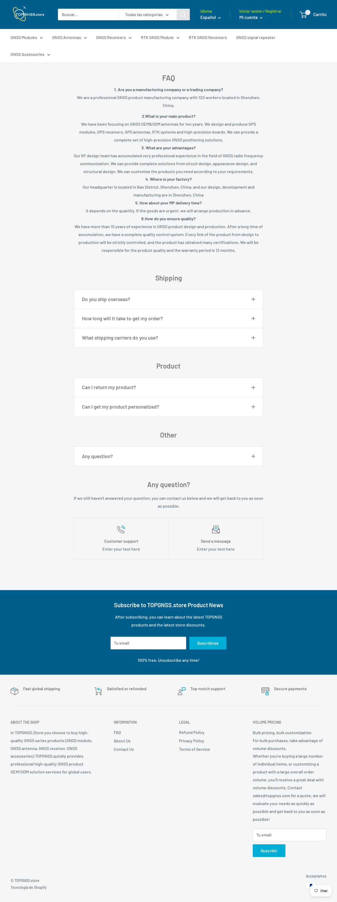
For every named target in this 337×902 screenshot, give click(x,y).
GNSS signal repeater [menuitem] (255, 37)
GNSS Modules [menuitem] (24, 37)
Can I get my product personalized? (120, 407)
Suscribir (269, 850)
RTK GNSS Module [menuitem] (157, 37)
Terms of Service (194, 749)
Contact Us (124, 749)
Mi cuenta (249, 17)
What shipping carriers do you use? (120, 338)
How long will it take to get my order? (122, 318)
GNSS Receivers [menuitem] (111, 37)
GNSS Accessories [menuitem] (27, 54)
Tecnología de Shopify (29, 887)
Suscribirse (208, 642)
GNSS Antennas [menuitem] (66, 37)
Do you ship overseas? (106, 299)
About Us (122, 740)
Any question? (97, 456)
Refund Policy (192, 732)
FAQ (117, 732)
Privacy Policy (191, 740)
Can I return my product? (109, 387)
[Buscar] (183, 14)
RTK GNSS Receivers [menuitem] (208, 37)
